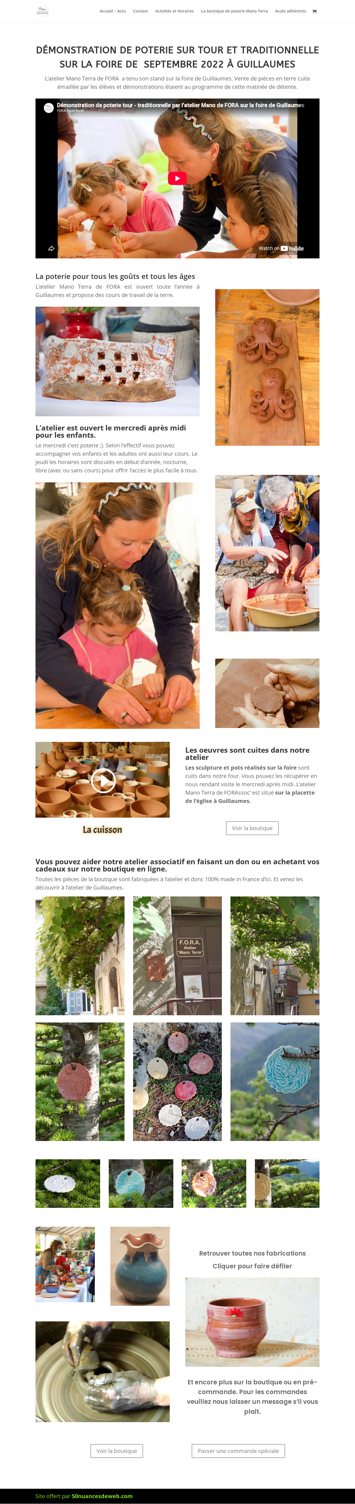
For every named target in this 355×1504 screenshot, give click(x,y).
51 (292, 1356)
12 (239, 1349)
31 (198, 1356)
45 (264, 1356)
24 (296, 1349)
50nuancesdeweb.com (102, 1496)
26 (305, 1349)
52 (297, 1356)
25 (300, 1349)
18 (267, 1349)
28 (315, 1349)
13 (244, 1349)
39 (236, 1356)
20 (277, 1349)
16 (258, 1349)
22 (286, 1349)
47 (274, 1356)
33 (208, 1356)
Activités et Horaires (174, 11)
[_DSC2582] (252, 1366)
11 (234, 1349)
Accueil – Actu (113, 11)
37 (226, 1356)
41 (245, 1356)
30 (193, 1356)
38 (231, 1356)
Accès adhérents (290, 11)
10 (230, 1349)
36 (222, 1356)
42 (250, 1356)
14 (249, 1349)
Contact (140, 11)
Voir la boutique (252, 828)
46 (269, 1356)
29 (189, 1356)
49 (283, 1356)
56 (316, 1356)
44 (259, 1356)
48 (278, 1356)
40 (241, 1356)
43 (255, 1356)
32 (203, 1356)
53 (302, 1356)
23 (291, 1349)
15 (253, 1349)
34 (212, 1356)
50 (288, 1356)
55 (311, 1356)
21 (282, 1349)
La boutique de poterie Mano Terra (234, 11)
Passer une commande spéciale (238, 1451)
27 (310, 1349)
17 (263, 1349)
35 (217, 1356)
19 (272, 1349)
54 (307, 1356)
